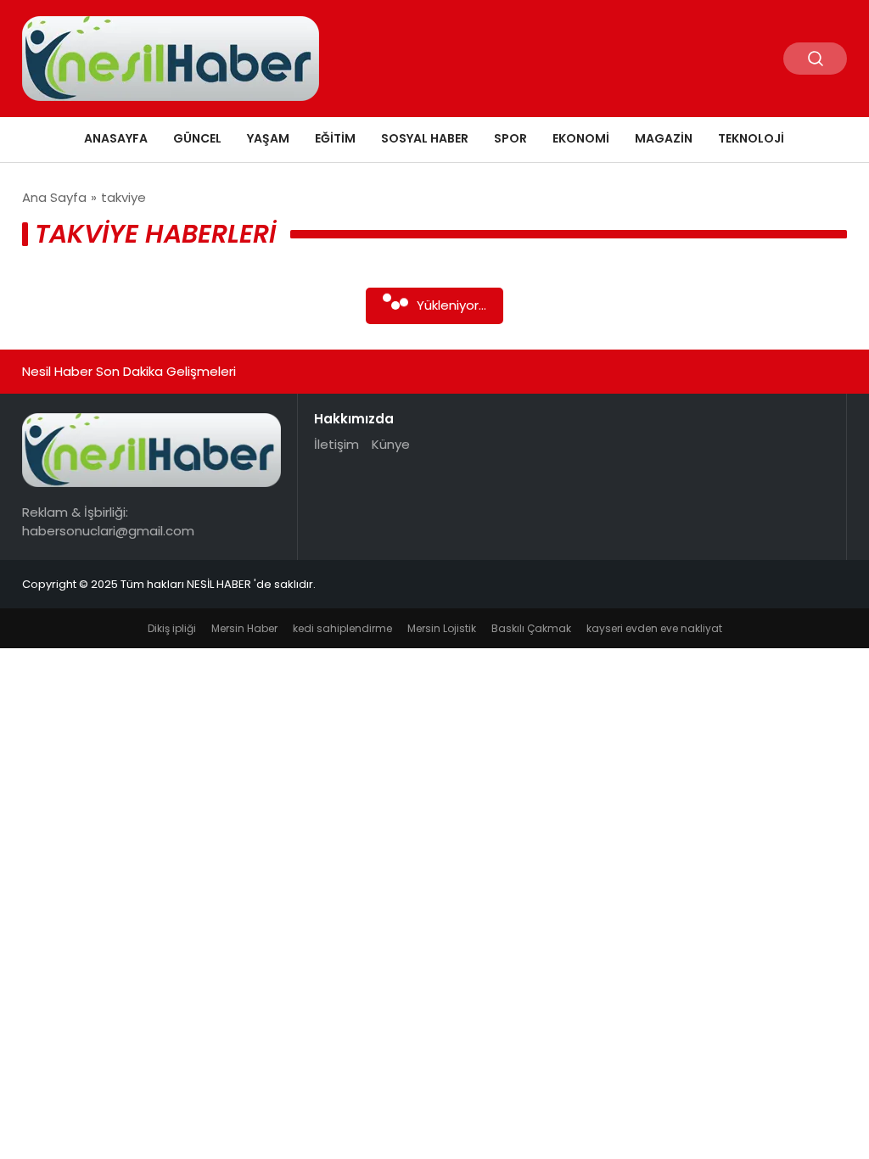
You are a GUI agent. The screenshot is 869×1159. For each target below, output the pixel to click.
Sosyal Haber (424, 138)
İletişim (336, 444)
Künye (391, 444)
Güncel (197, 138)
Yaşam (268, 138)
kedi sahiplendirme (342, 628)
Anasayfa (116, 138)
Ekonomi (580, 138)
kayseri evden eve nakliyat (654, 628)
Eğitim (335, 138)
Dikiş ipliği (172, 628)
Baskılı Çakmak (531, 628)
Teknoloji (751, 138)
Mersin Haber (244, 628)
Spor (510, 138)
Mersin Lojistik (441, 628)
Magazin (663, 138)
